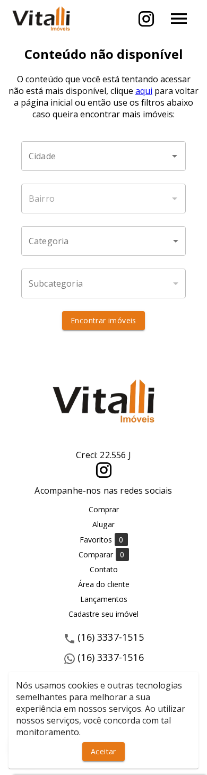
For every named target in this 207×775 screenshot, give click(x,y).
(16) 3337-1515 (110, 637)
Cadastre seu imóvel (103, 614)
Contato (104, 569)
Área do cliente (104, 584)
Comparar (102, 554)
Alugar (103, 524)
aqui (143, 91)
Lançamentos (103, 599)
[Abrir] (174, 156)
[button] (103, 241)
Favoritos (102, 540)
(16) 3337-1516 (110, 657)
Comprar (104, 509)
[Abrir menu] (179, 19)
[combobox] (103, 156)
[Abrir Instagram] (146, 19)
